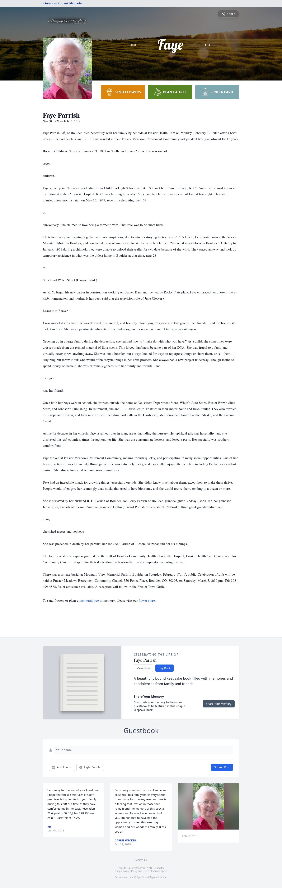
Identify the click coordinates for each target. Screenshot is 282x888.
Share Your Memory (218, 704)
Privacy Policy (130, 871)
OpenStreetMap (145, 877)
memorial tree (89, 600)
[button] (208, 806)
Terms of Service (151, 871)
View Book (143, 668)
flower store (147, 600)
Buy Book (164, 668)
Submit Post (222, 767)
